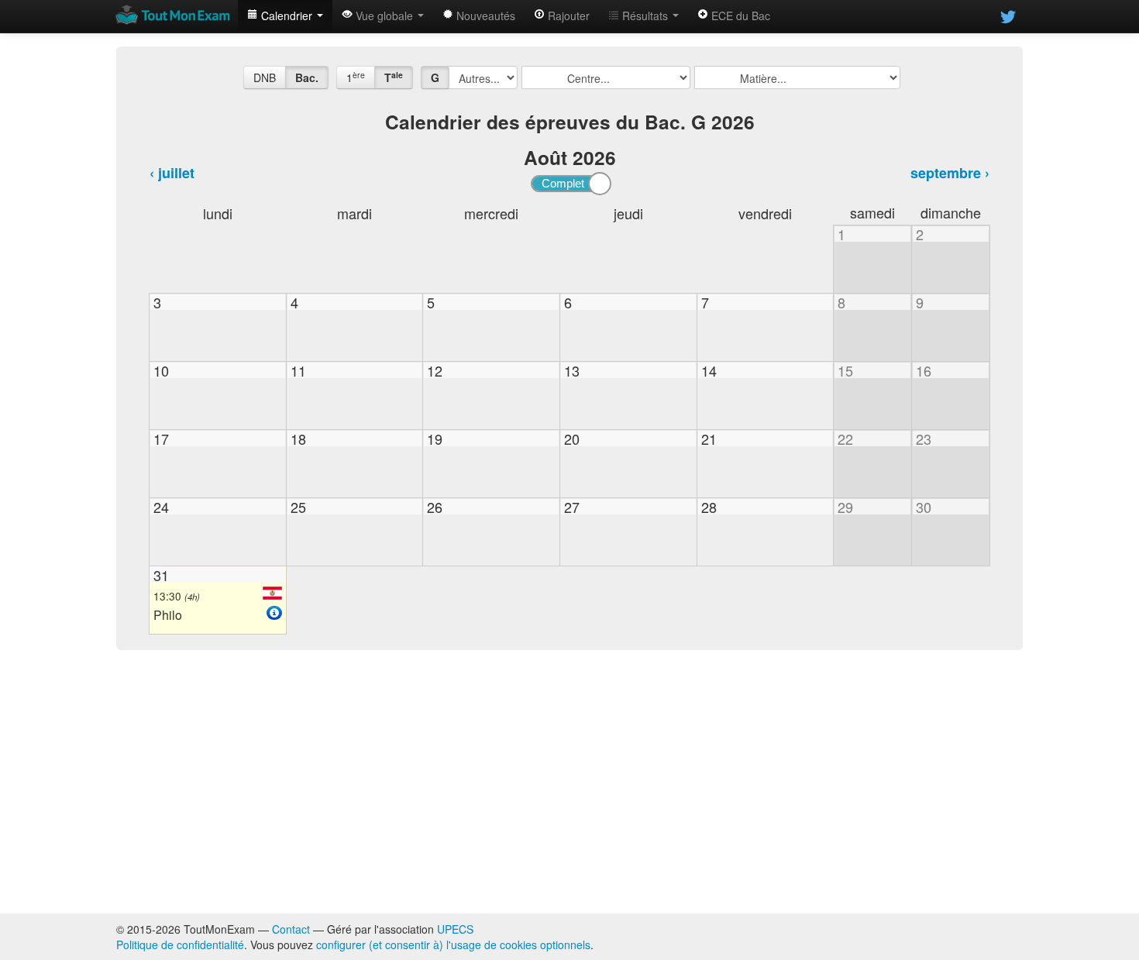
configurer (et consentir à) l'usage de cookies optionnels (453, 944)
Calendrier (286, 15)
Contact (291, 929)
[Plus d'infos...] (274, 613)
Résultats (645, 15)
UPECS (455, 929)
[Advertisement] (569, 781)
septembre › (949, 173)
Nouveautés (484, 15)
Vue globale (384, 15)
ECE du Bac (739, 15)
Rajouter (567, 15)
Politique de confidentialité (180, 944)
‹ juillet (172, 173)
